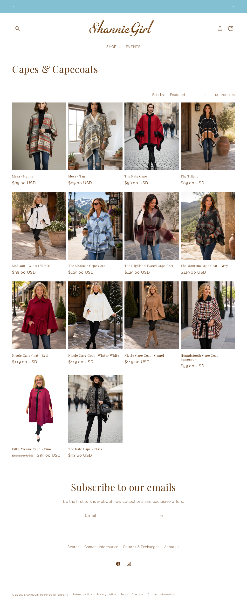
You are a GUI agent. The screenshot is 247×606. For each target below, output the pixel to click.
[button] (17, 28)
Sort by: (158, 95)
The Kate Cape (135, 176)
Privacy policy (106, 594)
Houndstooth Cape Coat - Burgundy (200, 357)
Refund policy (82, 594)
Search (74, 547)
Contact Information (101, 547)
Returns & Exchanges (141, 547)
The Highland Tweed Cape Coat (149, 266)
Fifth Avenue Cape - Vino (31, 449)
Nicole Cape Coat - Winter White (93, 355)
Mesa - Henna (22, 176)
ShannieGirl (31, 594)
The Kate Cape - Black (85, 449)
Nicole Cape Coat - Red (30, 355)
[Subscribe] (161, 515)
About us (171, 547)
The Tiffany (190, 176)
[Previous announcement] (13, 6)
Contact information (162, 594)
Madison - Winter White (31, 266)
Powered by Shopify (54, 594)
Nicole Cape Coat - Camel (144, 355)
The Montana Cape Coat (86, 266)
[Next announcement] (233, 6)
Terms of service (132, 594)
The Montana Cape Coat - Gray (204, 266)
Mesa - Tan (76, 176)
